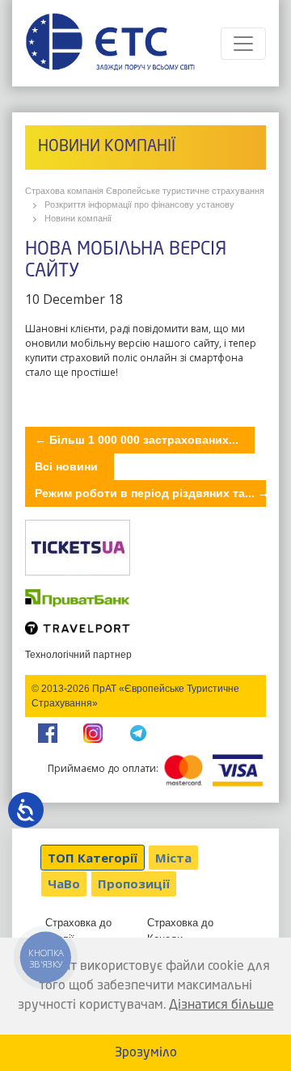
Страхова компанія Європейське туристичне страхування (144, 191)
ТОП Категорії (92, 858)
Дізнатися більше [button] (221, 1005)
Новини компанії (78, 218)
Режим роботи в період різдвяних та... (152, 493)
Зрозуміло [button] (146, 1053)
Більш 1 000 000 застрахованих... (136, 439)
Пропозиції (134, 883)
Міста (173, 858)
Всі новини (66, 466)
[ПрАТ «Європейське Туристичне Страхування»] (110, 43)
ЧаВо (64, 883)
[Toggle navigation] (243, 43)
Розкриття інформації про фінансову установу (139, 204)
